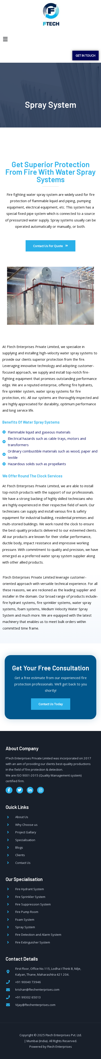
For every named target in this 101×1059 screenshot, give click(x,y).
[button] (5, 39)
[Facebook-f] (9, 790)
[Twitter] (19, 790)
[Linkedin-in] (30, 790)
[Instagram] (40, 790)
